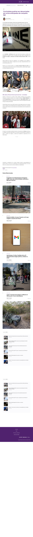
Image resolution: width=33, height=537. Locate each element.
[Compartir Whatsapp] (29, 19)
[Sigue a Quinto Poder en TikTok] (26, 437)
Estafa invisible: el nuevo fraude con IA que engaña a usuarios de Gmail (18, 217)
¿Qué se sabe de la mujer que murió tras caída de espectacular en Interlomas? (18, 346)
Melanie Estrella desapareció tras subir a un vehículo (16, 355)
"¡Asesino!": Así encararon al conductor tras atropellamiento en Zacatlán (18, 360)
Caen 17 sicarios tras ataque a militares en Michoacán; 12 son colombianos (17, 295)
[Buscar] (7, 5)
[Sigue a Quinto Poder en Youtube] (25, 437)
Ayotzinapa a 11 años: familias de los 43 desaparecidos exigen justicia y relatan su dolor (17, 256)
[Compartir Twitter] (27, 19)
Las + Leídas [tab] (5, 332)
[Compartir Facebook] (25, 19)
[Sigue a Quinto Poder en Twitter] (22, 437)
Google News (14, 167)
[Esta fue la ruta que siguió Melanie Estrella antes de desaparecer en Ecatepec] (6, 357)
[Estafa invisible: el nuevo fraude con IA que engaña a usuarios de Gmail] (16, 237)
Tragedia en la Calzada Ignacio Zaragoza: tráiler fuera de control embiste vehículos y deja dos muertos (17, 179)
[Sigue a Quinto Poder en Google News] (28, 437)
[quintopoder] (24, 2)
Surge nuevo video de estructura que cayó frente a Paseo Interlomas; (18, 336)
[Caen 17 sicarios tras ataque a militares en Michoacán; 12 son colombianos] (16, 315)
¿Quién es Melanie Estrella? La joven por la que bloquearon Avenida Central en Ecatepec (18, 341)
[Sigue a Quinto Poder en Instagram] (23, 437)
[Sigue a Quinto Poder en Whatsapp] (19, 437)
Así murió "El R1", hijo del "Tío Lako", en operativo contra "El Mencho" (18, 350)
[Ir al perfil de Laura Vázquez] (4, 18)
